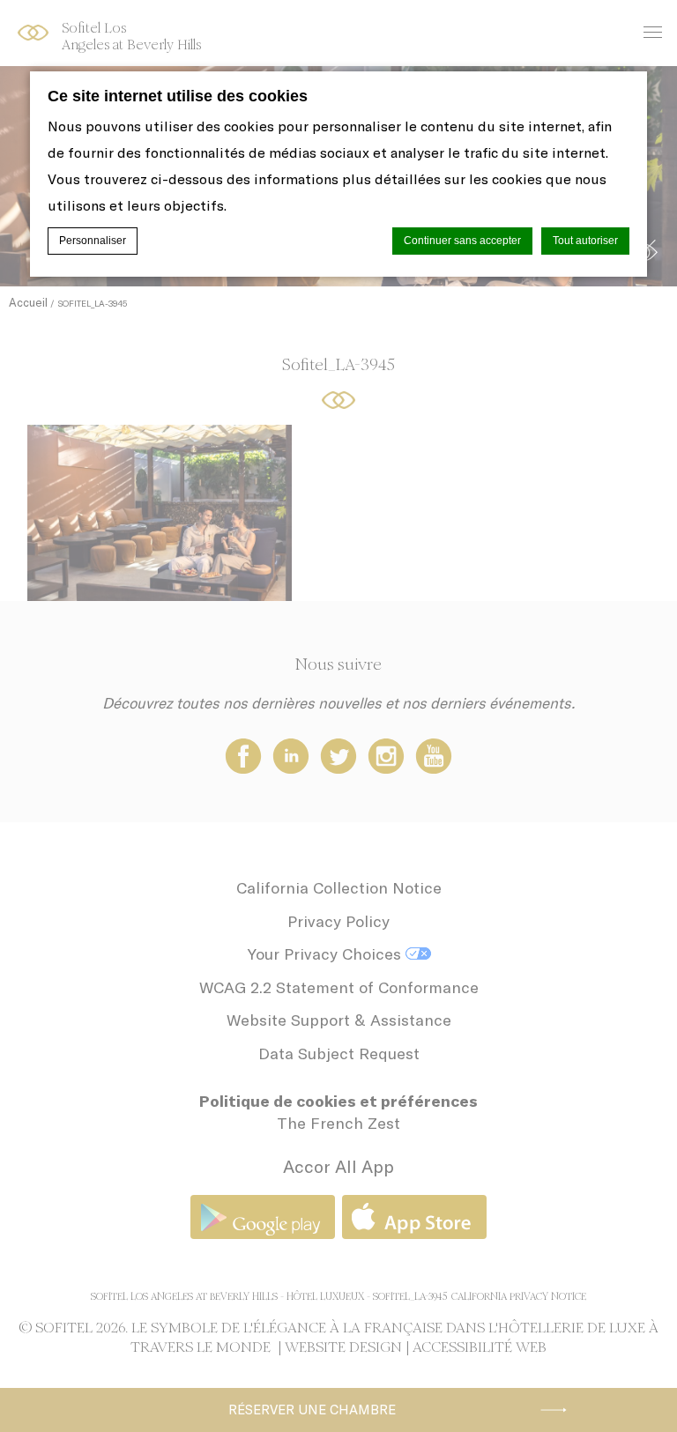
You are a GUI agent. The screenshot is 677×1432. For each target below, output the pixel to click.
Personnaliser (92, 240)
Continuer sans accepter (462, 240)
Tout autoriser (585, 240)
